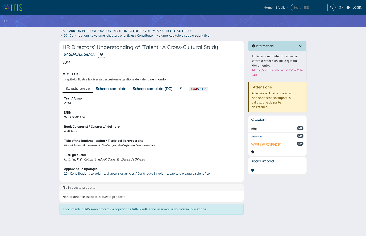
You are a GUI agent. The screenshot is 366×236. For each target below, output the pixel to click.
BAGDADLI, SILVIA (79, 54)
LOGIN (357, 7)
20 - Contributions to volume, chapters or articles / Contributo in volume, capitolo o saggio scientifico (136, 35)
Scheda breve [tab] (78, 88)
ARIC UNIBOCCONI (82, 31)
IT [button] (340, 7)
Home (268, 7)
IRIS (62, 31)
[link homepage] (13, 7)
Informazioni (264, 46)
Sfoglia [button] (281, 7)
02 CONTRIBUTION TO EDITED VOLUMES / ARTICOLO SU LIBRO (145, 31)
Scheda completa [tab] (111, 88)
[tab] (181, 89)
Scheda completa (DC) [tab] (152, 88)
